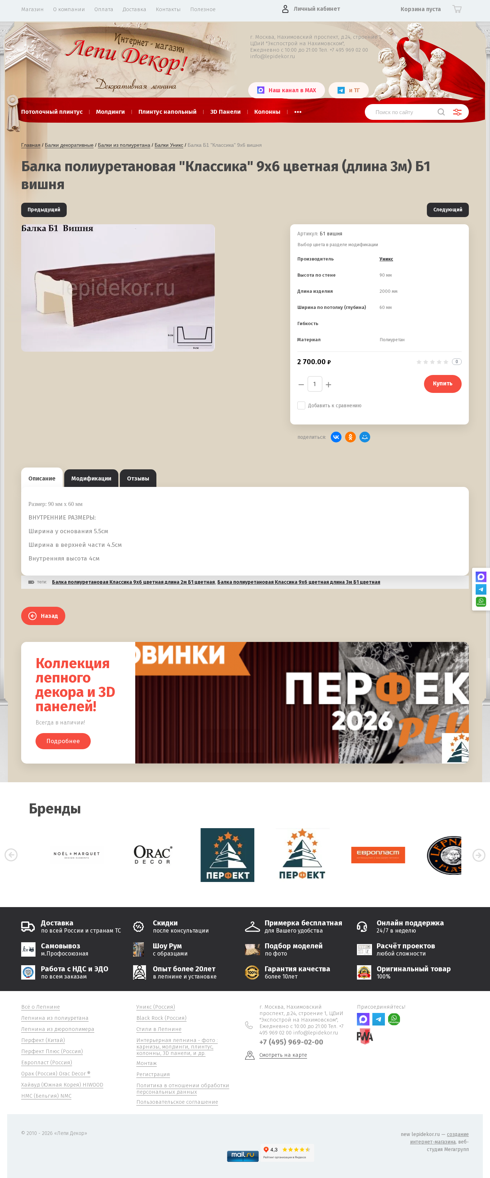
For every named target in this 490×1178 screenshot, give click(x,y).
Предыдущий (44, 210)
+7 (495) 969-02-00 (291, 1042)
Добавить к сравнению (335, 406)
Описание (42, 478)
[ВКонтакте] (336, 437)
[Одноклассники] (350, 437)
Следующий (447, 210)
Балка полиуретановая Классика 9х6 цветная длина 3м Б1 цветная (298, 582)
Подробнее (63, 741)
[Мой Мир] (364, 437)
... (298, 110)
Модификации (91, 478)
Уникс (386, 259)
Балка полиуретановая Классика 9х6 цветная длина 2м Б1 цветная (133, 582)
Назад (49, 616)
